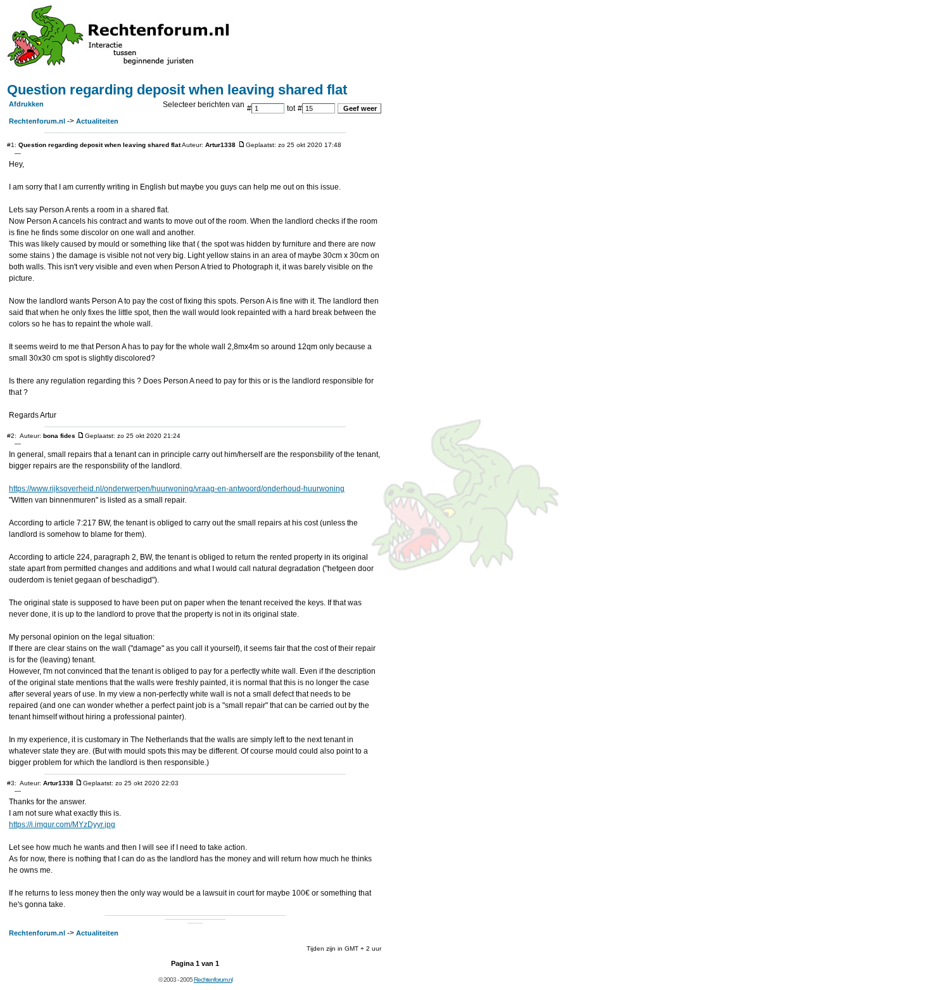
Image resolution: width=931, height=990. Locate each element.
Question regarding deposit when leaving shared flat (177, 90)
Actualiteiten (97, 121)
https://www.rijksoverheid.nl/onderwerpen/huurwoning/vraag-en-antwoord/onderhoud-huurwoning (177, 488)
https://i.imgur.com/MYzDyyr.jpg (62, 824)
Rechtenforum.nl (37, 121)
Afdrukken (26, 104)
